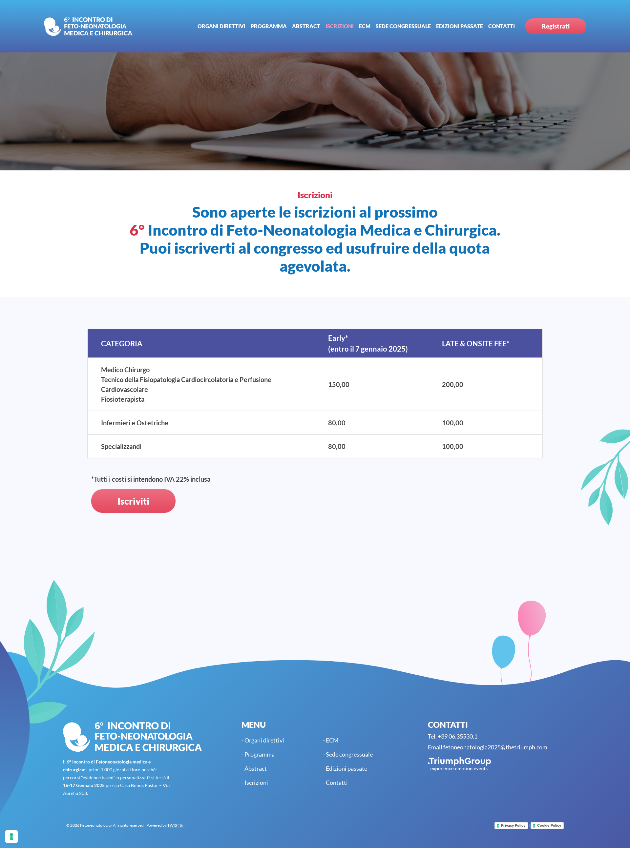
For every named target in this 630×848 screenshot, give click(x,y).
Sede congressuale (403, 26)
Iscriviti (133, 501)
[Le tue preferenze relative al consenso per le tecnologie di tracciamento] (11, 836)
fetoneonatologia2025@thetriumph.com (495, 747)
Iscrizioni (340, 26)
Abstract (306, 26)
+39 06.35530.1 (457, 736)
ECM (364, 26)
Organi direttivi (221, 26)
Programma (269, 26)
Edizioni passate (459, 26)
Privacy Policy (513, 825)
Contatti (501, 26)
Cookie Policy (549, 825)
